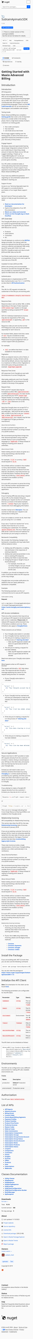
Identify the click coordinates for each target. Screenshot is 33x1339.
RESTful (27, 240)
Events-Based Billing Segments (15, 1117)
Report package (9, 1244)
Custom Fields (9, 1115)
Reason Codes (9, 1127)
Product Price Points (12, 1123)
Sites (6, 1164)
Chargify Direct (22, 626)
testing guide (6, 117)
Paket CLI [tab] (5, 43)
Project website (8, 1223)
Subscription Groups (12, 1135)
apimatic (5, 1261)
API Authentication (18, 283)
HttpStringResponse (12, 1184)
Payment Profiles (10, 1119)
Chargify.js (5, 774)
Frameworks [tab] (16, 58)
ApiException (9, 1194)
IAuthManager (10, 1192)
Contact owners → (7, 1251)
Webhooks (8, 1168)
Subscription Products (12, 1145)
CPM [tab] (27, 40)
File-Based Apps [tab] (6, 45)
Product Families (10, 1121)
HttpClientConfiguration (13, 1188)
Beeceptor (19, 510)
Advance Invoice (10, 1111)
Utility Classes (9, 1178)
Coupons (8, 1149)
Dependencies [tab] (8, 62)
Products (8, 1162)
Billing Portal (9, 1113)
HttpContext (9, 1186)
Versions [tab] (6, 65)
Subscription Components (13, 1133)
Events (7, 1155)
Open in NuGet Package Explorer (14, 1237)
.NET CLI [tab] (5, 40)
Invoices (11, 944)
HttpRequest (9, 1180)
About (16, 1327)
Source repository (9, 1226)
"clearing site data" (22, 640)
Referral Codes (10, 1129)
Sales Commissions (11, 1131)
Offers (7, 1160)
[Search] (28, 6)
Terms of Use (23, 1327)
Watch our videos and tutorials (15, 212)
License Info (7, 1230)
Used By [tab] (18, 62)
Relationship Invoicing (9, 825)
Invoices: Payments (14, 946)
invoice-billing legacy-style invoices (14, 840)
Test (11, 1261)
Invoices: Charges (14, 947)
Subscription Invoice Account (15, 1141)
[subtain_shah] (3, 1255)
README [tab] (6, 58)
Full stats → (5, 1201)
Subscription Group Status (14, 1139)
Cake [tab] (14, 45)
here (3, 660)
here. (7, 987)
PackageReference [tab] (18, 40)
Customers (8, 1153)
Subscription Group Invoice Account (17, 1137)
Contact (5, 1285)
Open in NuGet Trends (11, 1240)
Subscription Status (11, 1147)
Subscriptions (9, 1166)
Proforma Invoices (11, 1125)
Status (4, 1293)
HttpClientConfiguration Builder (16, 1190)
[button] (26, 48)
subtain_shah (9, 1255)
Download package (10, 1233)
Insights (7, 1157)
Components (9, 1151)
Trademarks (13, 1332)
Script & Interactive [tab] (14, 43)
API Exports (9, 1109)
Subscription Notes (11, 1143)
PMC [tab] (10, 40)
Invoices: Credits (13, 949)
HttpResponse (9, 1182)
